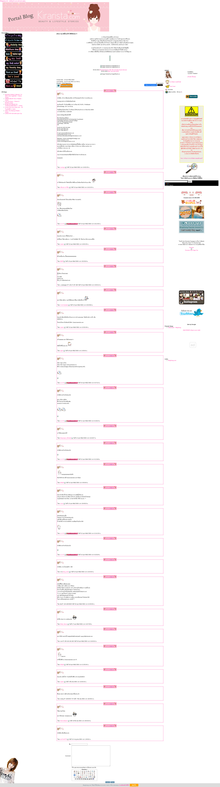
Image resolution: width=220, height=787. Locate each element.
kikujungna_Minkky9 (66, 438)
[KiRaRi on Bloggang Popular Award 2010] (191, 233)
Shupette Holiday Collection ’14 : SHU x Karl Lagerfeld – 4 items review (14, 96)
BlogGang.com (172, 360)
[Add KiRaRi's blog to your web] (191, 330)
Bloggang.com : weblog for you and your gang (12, 1)
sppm (62, 350)
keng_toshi (66, 571)
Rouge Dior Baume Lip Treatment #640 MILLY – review (13, 104)
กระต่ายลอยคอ (64, 305)
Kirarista (191, 247)
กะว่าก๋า (62, 223)
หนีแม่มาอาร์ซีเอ (64, 187)
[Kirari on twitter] (191, 319)
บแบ (62, 503)
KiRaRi (62, 482)
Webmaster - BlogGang (174, 327)
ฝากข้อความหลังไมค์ (175, 82)
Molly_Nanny (64, 624)
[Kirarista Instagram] (191, 304)
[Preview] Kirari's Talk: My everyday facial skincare (113, 69)
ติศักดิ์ (62, 261)
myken (62, 244)
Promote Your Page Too (191, 250)
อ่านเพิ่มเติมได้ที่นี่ (124, 785)
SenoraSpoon (64, 720)
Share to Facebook (150, 85)
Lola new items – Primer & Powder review (12, 102)
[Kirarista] (191, 249)
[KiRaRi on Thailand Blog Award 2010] (191, 218)
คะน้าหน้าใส (63, 739)
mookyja (62, 167)
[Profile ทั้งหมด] (192, 76)
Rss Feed (172, 86)
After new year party (113, 71)
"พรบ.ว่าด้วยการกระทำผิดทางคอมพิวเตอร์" (191, 158)
